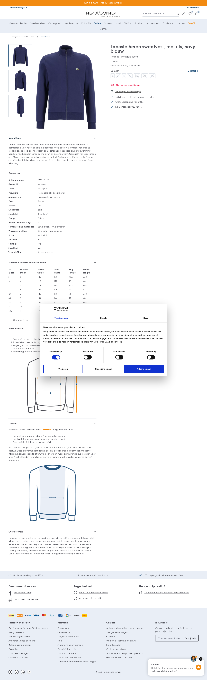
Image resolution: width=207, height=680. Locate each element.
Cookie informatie (66, 649)
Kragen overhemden (68, 636)
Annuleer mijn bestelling (91, 598)
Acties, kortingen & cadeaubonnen (124, 628)
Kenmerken (14, 173)
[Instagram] (29, 672)
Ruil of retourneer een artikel (93, 592)
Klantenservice (192, 7)
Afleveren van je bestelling (21, 640)
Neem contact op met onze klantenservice (166, 592)
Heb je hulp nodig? (152, 586)
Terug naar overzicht (19, 37)
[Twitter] (17, 672)
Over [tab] (145, 318)
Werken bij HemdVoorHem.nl (121, 640)
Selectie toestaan (103, 369)
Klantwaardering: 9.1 (17, 7)
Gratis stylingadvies (116, 649)
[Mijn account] (182, 13)
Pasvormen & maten (22, 586)
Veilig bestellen (16, 632)
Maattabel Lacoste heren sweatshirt (27, 262)
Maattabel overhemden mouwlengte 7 (77, 661)
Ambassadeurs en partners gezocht (124, 653)
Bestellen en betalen (19, 622)
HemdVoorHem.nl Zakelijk (119, 657)
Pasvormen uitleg (23, 592)
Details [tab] (103, 318)
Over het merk (15, 531)
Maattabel (193, 70)
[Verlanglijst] (189, 13)
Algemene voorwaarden (70, 645)
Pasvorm (12, 423)
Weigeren (63, 369)
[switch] (88, 357)
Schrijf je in (190, 638)
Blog (59, 640)
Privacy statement (66, 653)
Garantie (13, 649)
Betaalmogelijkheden (19, 636)
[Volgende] (20, 121)
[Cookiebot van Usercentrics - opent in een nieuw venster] (55, 309)
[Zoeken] (177, 13)
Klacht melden (113, 645)
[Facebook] (10, 672)
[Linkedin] (23, 672)
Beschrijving (14, 138)
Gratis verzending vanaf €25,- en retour (28, 628)
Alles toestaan (144, 369)
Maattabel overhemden (69, 657)
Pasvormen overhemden (26, 599)
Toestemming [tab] (61, 318)
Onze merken (64, 632)
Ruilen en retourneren (19, 645)
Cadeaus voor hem (18, 657)
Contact (110, 622)
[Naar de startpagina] (103, 14)
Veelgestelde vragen (117, 632)
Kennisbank (63, 628)
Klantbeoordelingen (18, 653)
